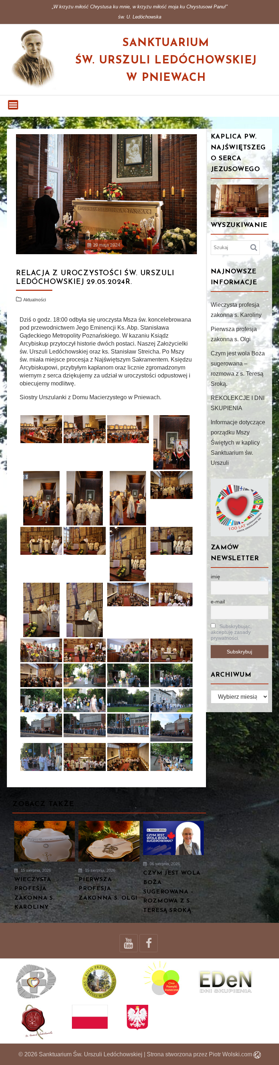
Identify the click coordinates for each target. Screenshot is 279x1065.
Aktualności (34, 299)
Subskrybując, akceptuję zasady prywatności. (231, 632)
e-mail (218, 601)
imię (215, 576)
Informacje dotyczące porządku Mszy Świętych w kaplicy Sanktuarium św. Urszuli (238, 442)
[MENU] (13, 105)
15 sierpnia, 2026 (35, 870)
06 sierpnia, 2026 (164, 864)
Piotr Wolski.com (231, 1054)
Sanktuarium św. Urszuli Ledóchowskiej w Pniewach (166, 61)
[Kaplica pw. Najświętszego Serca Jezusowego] (240, 201)
